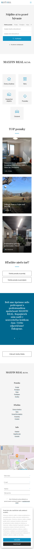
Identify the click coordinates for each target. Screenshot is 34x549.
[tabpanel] (17, 317)
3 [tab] (19, 338)
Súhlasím (17, 540)
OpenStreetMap (23, 469)
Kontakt (17, 436)
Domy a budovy (17, 409)
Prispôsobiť (17, 544)
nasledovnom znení (22, 502)
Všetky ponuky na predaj (17, 273)
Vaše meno (7, 475)
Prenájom (21, 24)
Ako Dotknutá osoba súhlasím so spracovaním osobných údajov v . (17, 501)
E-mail (6, 482)
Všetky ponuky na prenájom (17, 280)
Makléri (17, 431)
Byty (17, 411)
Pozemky (17, 416)
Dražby (17, 396)
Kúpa (27, 24)
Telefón (6, 488)
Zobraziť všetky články (17, 354)
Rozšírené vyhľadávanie (17, 44)
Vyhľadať (18, 38)
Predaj (15, 24)
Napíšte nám (17, 434)
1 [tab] (14, 338)
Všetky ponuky (8, 24)
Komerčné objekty (17, 414)
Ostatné (17, 419)
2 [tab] (17, 338)
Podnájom (17, 394)
